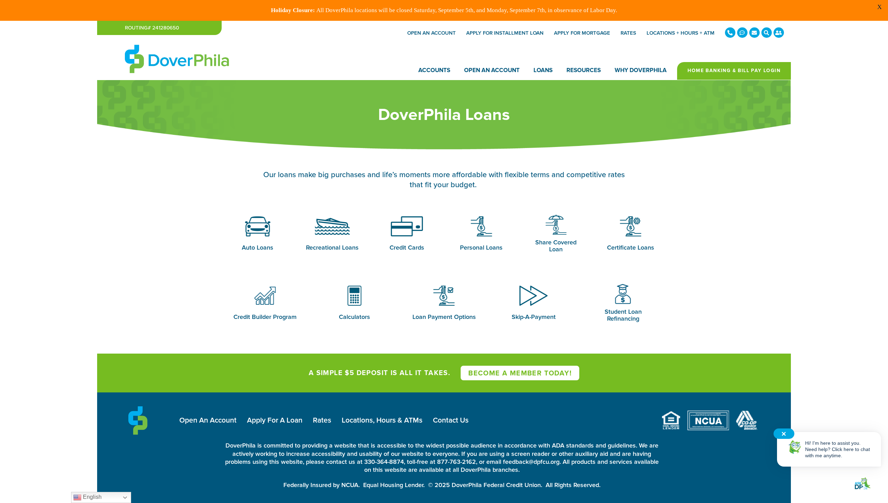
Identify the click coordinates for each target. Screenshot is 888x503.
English (92, 497)
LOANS (543, 70)
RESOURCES (583, 70)
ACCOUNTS (434, 70)
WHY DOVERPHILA (641, 70)
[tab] (257, 234)
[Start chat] (862, 483)
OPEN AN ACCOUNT (492, 70)
